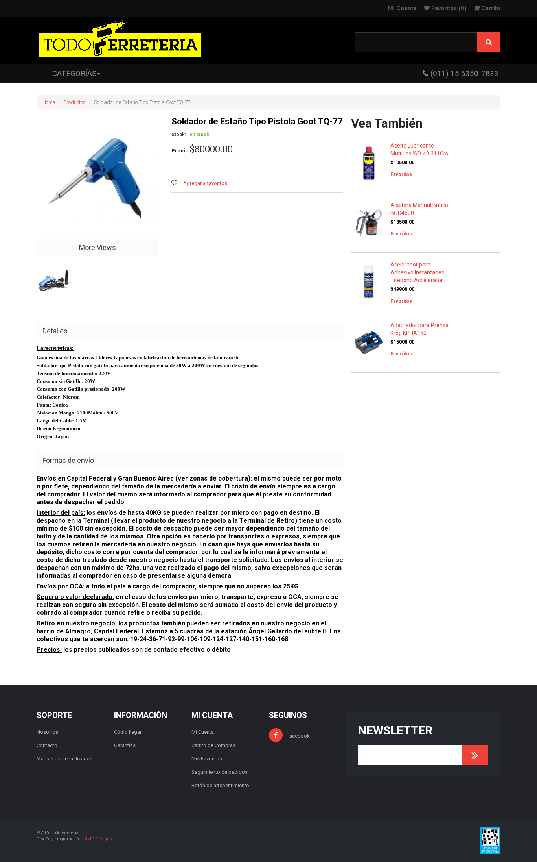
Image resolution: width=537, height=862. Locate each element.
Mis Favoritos (206, 759)
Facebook (298, 736)
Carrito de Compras (213, 745)
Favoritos (448, 8)
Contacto (47, 745)
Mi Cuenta (402, 8)
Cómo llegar (128, 732)
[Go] (475, 755)
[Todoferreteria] (120, 40)
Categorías (74, 73)
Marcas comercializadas (64, 759)
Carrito (490, 8)
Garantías (125, 745)
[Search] (488, 42)
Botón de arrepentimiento (220, 785)
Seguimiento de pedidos (219, 772)
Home (48, 102)
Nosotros (47, 732)
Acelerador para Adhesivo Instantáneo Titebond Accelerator (417, 272)
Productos (74, 102)
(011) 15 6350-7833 (463, 73)
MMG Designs (97, 839)
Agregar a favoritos (205, 183)
